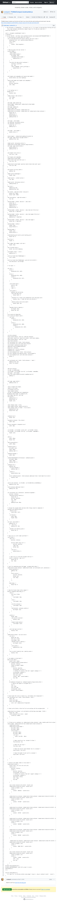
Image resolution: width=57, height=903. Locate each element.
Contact (36, 895)
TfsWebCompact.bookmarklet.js (22, 12)
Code (4, 17)
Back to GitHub (38, 2)
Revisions (12, 17)
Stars (21, 17)
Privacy (16, 895)
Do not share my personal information (28, 897)
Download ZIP (52, 17)
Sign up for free (7, 889)
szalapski (7, 12)
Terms (12, 895)
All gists (32, 2)
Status (24, 895)
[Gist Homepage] (7, 2)
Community (29, 895)
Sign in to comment (45, 889)
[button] (44, 17)
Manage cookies (43, 895)
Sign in (46, 2)
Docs (33, 895)
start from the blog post (20, 882)
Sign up (52, 2)
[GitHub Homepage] (24, 899)
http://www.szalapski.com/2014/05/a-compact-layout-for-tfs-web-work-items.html (20, 22)
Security (20, 895)
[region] (28, 451)
